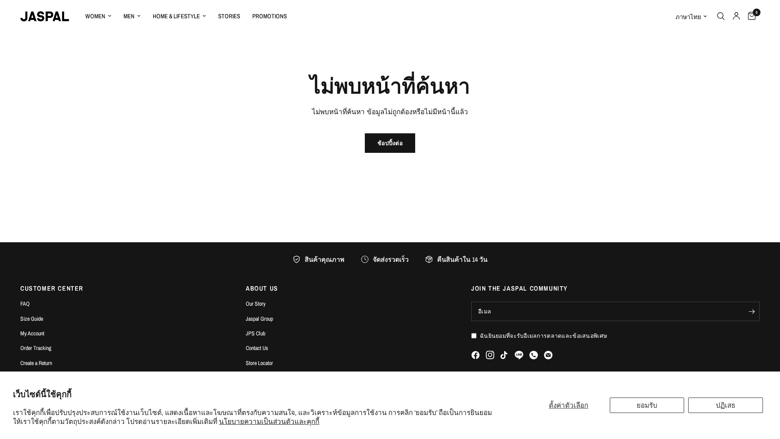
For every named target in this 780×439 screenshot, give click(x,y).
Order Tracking (35, 348)
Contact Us (257, 348)
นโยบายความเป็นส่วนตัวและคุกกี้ (269, 421)
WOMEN (95, 16)
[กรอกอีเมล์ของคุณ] (751, 311)
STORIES (229, 16)
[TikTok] (504, 355)
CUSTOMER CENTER (51, 288)
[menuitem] (98, 16)
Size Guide (31, 318)
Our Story (256, 303)
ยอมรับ (647, 405)
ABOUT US (262, 288)
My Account (32, 333)
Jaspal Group (259, 318)
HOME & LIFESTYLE (176, 16)
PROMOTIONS (269, 16)
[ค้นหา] (721, 16)
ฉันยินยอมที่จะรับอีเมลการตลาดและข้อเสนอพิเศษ (543, 335)
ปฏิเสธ (725, 405)
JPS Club (255, 333)
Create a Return (36, 363)
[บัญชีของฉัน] (736, 16)
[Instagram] (490, 355)
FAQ (25, 303)
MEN (129, 16)
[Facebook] (475, 355)
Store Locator (259, 363)
